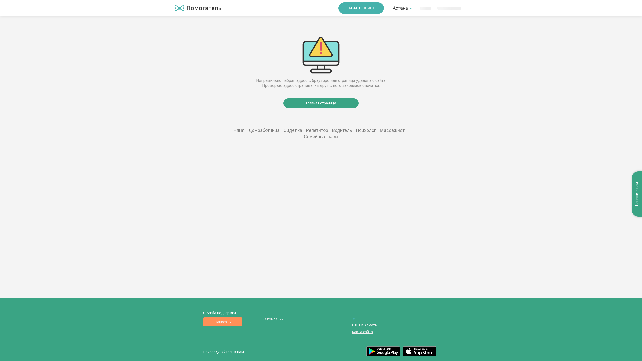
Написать (223, 321)
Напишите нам (637, 194)
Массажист (392, 130)
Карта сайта (362, 332)
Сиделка (293, 130)
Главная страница (321, 103)
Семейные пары (321, 136)
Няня (238, 130)
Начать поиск (361, 8)
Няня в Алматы (365, 325)
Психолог (366, 130)
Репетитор (317, 130)
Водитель (342, 130)
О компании (273, 319)
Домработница (264, 130)
